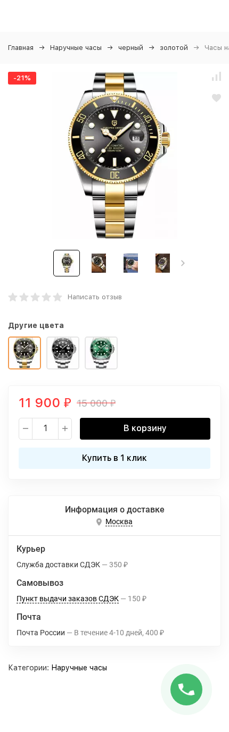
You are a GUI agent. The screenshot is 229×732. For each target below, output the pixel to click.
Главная (21, 48)
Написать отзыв (95, 297)
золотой (174, 48)
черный (130, 48)
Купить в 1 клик (114, 458)
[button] (182, 263)
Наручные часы (76, 48)
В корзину (145, 428)
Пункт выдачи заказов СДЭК (68, 598)
